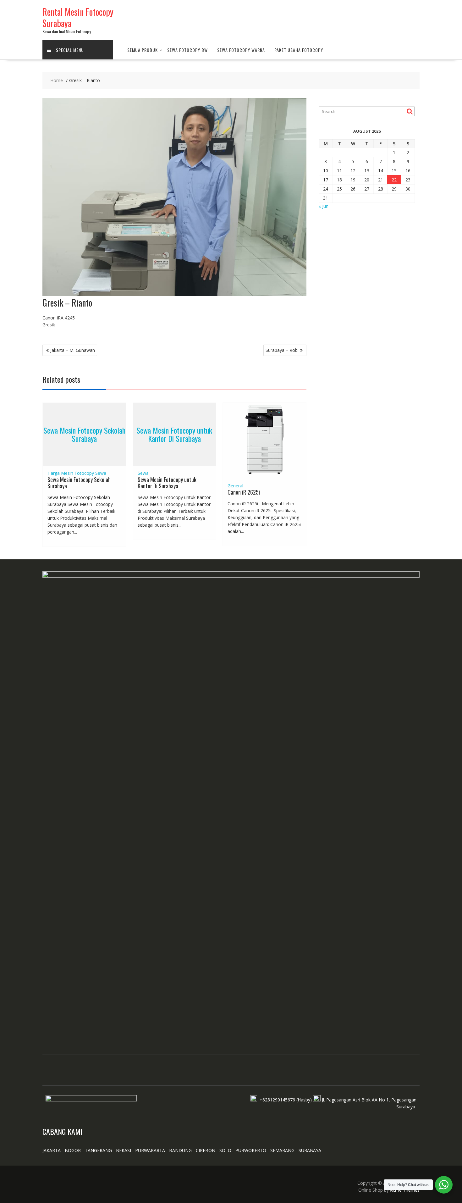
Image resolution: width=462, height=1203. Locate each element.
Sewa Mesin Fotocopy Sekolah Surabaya (84, 434)
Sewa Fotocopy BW (187, 50)
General (235, 486)
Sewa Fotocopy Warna (241, 50)
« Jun (323, 206)
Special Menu (70, 50)
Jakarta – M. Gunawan (72, 350)
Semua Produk (142, 50)
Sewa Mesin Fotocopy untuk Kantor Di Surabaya (174, 434)
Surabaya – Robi (282, 350)
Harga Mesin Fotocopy (70, 473)
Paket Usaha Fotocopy (298, 50)
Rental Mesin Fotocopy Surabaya (77, 17)
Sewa (100, 473)
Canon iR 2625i (244, 492)
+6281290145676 (277, 1100)
